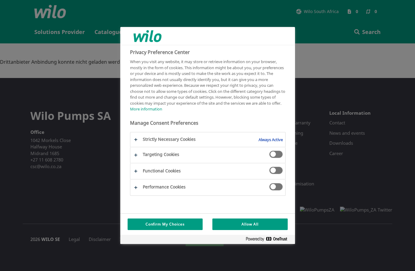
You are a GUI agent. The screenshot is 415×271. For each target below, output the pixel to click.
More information (146, 109)
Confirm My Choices (165, 224)
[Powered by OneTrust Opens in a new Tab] (269, 240)
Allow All (250, 224)
